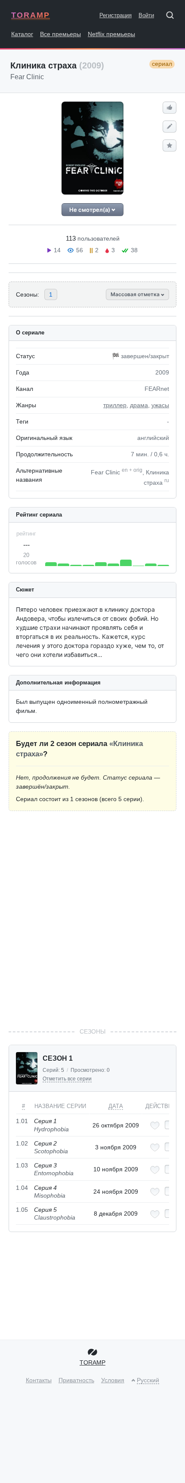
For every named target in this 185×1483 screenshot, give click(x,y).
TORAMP (30, 15)
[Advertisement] (92, 919)
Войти (146, 15)
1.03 (22, 1165)
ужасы (160, 405)
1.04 (22, 1187)
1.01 (22, 1121)
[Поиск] (173, 16)
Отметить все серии (67, 1079)
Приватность (76, 1380)
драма (139, 405)
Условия (112, 1380)
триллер (114, 405)
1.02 (22, 1143)
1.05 (22, 1209)
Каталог (22, 34)
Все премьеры (60, 34)
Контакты (39, 1380)
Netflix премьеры (111, 34)
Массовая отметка (136, 294)
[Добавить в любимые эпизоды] (155, 1125)
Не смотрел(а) (90, 209)
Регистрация (115, 15)
